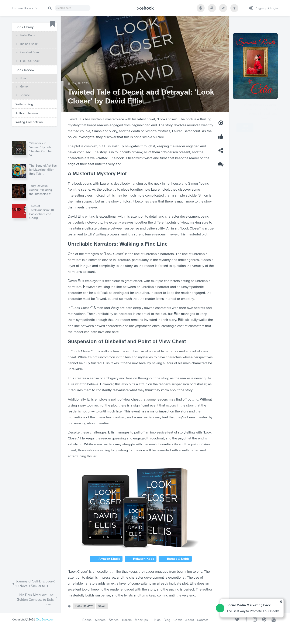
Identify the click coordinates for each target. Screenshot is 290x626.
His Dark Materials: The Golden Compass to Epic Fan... (35, 599)
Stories (113, 620)
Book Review (84, 606)
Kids (157, 620)
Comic (177, 620)
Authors (100, 620)
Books (87, 620)
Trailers (127, 620)
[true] (50, 8)
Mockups (141, 620)
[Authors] (201, 8)
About (189, 620)
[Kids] (234, 8)
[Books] (212, 8)
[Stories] (223, 8)
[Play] (220, 123)
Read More (266, 128)
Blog (167, 620)
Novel (102, 606)
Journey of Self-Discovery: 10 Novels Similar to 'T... (35, 583)
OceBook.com (45, 619)
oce (145, 8)
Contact (202, 620)
